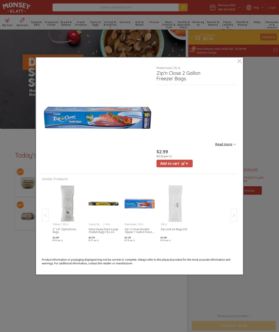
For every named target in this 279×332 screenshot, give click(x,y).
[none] (67, 210)
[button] (97, 118)
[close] (239, 61)
